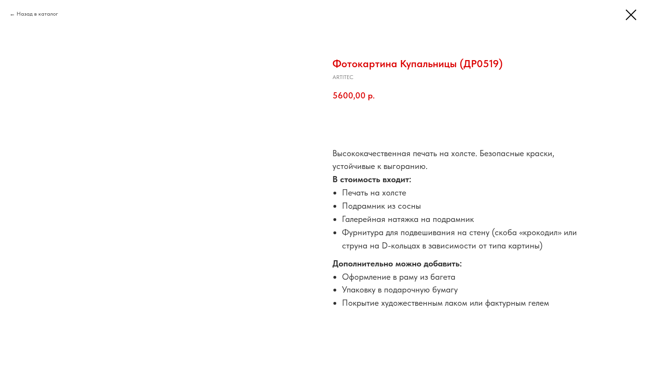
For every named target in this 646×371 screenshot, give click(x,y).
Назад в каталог (37, 13)
